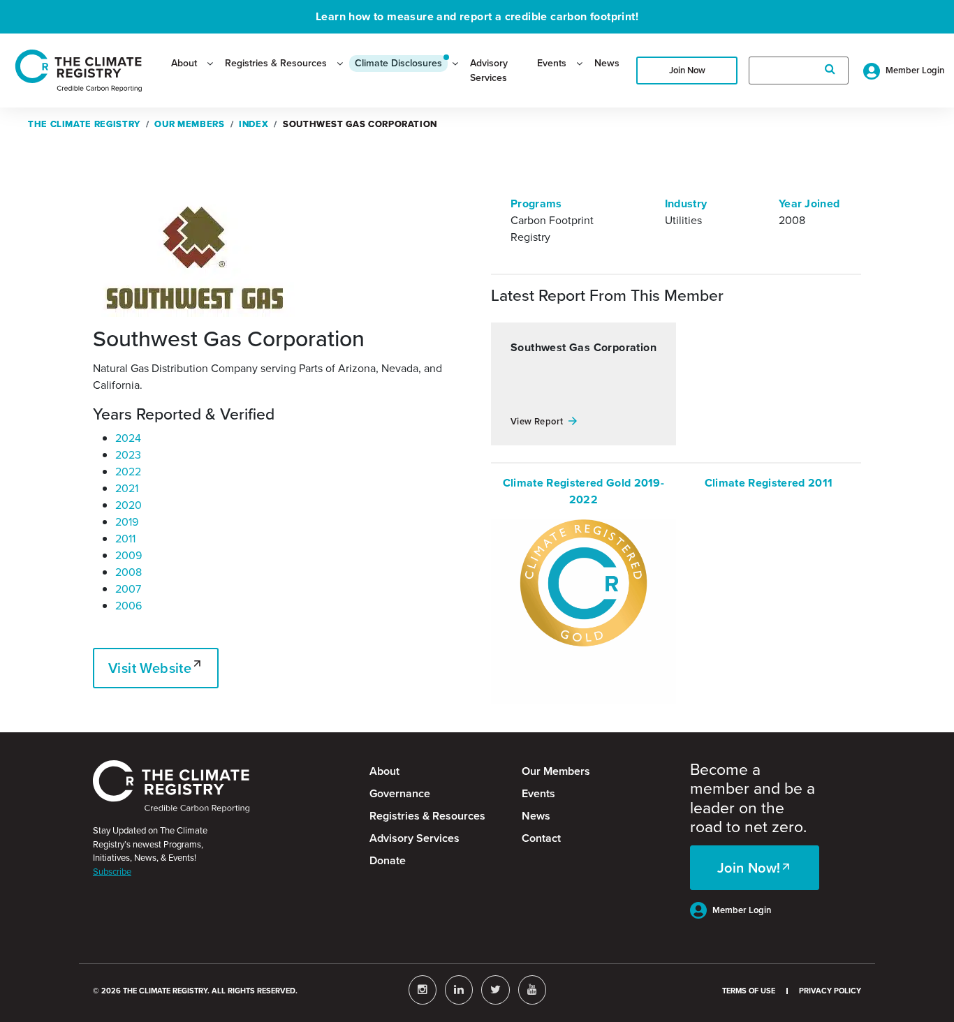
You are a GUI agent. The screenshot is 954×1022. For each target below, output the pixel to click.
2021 (126, 488)
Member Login (741, 910)
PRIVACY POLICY (830, 990)
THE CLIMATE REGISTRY (84, 124)
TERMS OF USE (748, 990)
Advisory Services (489, 70)
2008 (128, 572)
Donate (387, 860)
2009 (128, 555)
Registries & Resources (276, 63)
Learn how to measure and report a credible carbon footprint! (477, 16)
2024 (128, 438)
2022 (128, 472)
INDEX (253, 124)
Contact (541, 838)
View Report (537, 421)
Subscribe (112, 871)
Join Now (687, 70)
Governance (399, 793)
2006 (128, 606)
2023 (128, 455)
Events (551, 63)
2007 (128, 589)
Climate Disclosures (398, 63)
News (606, 63)
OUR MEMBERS (189, 124)
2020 (128, 505)
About (184, 63)
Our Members (556, 771)
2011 (125, 539)
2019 (126, 522)
